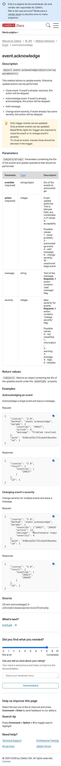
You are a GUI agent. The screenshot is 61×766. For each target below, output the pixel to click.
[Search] (48, 25)
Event (5, 45)
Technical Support (11, 740)
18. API (28, 41)
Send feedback (30, 685)
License (6, 761)
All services (8, 746)
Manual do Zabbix (11, 41)
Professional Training (47, 740)
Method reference (45, 41)
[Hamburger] (56, 25)
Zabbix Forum (43, 746)
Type (23, 175)
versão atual (14, 14)
